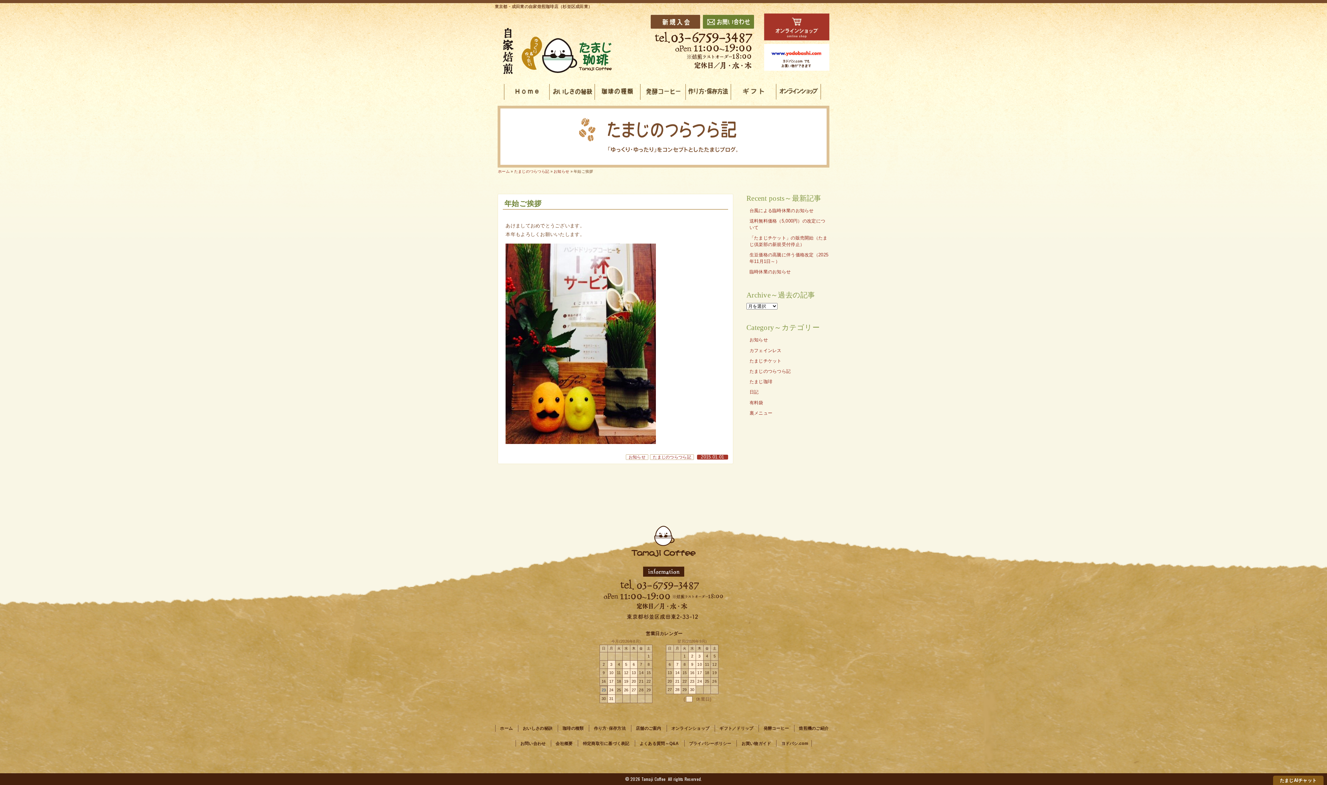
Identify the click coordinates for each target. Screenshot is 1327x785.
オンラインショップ (690, 728)
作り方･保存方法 (610, 728)
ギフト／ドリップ (736, 728)
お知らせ (637, 457)
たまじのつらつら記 (672, 457)
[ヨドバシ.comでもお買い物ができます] (796, 57)
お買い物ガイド (756, 743)
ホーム (504, 171)
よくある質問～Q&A (659, 743)
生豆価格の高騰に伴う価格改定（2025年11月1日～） (789, 258)
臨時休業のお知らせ (770, 271)
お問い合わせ (533, 743)
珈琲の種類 (573, 728)
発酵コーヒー (776, 728)
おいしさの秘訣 (538, 728)
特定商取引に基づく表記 (606, 743)
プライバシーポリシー (710, 743)
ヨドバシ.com (794, 743)
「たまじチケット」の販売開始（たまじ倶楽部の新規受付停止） (789, 241)
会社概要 (564, 743)
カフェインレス (766, 350)
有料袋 (756, 402)
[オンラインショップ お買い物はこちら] (796, 26)
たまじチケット (766, 361)
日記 (754, 392)
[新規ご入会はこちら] (675, 22)
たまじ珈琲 (761, 381)
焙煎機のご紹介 (814, 728)
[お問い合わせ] (728, 22)
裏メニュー (761, 413)
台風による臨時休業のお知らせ (782, 210)
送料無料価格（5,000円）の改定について (787, 224)
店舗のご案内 (648, 728)
